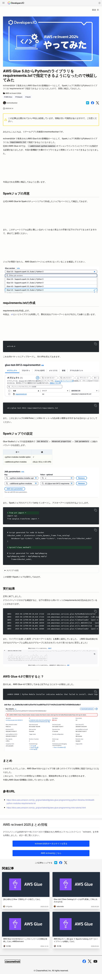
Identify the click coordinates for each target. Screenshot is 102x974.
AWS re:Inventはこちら (51, 853)
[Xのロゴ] (89, 961)
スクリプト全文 (12, 570)
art (12, 314)
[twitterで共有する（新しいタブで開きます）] (97, 102)
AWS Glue (8, 97)
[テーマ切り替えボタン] (99, 2)
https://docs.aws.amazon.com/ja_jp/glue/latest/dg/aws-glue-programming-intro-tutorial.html (46, 807)
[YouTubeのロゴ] (95, 961)
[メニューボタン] (3, 3)
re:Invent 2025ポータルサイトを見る (51, 843)
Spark (29, 97)
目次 (94, 9)
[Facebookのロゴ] (84, 961)
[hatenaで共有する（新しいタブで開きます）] (87, 102)
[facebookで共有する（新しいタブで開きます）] (92, 102)
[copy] (95, 343)
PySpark (19, 97)
